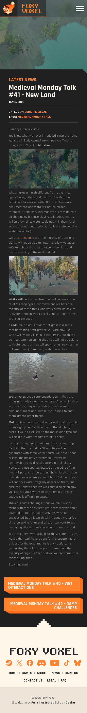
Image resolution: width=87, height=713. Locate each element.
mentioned (27, 238)
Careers (71, 673)
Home (13, 673)
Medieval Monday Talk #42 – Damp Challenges (43, 605)
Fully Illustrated (42, 702)
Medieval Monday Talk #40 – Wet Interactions (40, 585)
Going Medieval (35, 112)
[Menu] (80, 8)
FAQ (63, 680)
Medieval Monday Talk (34, 116)
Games (27, 673)
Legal (51, 680)
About (42, 673)
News (56, 673)
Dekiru (70, 702)
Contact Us (32, 680)
